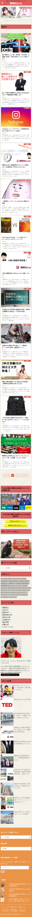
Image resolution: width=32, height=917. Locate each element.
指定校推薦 (3, 590)
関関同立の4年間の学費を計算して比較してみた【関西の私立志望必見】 (22, 729)
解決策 (17, 592)
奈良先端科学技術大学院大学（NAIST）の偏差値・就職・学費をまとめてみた (22, 715)
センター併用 (4, 583)
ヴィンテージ (4, 585)
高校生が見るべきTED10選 (22, 699)
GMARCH (15, 578)
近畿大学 (3, 594)
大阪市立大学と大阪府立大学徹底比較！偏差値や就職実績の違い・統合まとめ (22, 772)
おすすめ (24, 578)
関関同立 (11, 597)
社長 (28, 590)
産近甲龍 (24, 590)
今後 (20, 585)
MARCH (5, 610)
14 (24, 20)
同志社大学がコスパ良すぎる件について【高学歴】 (22, 813)
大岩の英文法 (14, 588)
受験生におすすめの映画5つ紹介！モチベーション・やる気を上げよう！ (22, 800)
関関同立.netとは (21, 906)
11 (19, 20)
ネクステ (18, 583)
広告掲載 (25, 588)
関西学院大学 (4, 597)
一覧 (10, 585)
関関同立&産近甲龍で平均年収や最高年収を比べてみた (22, 742)
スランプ (27, 581)
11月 (5, 578)
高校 (15, 597)
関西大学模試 (24, 594)
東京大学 (19, 590)
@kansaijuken (21, 661)
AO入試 (9, 578)
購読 (2, 871)
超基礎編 (25, 592)
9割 (2, 578)
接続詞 (9, 590)
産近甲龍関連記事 (14, 910)
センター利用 (12, 583)
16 (27, 20)
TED (19, 578)
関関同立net (16, 3)
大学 (9, 588)
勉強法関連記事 (22, 910)
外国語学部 (3, 588)
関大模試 (12, 594)
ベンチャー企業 (25, 583)
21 (24, 475)
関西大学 (18, 594)
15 (26, 20)
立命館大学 (3, 592)
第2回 (9, 592)
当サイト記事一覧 (4, 909)
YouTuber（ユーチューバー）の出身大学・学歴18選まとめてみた (22, 687)
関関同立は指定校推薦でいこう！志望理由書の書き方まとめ (22, 758)
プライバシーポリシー (22, 909)
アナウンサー (4, 581)
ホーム (2, 906)
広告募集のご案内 (13, 909)
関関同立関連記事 (5, 910)
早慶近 (13, 590)
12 (21, 20)
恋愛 (30, 588)
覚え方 (13, 592)
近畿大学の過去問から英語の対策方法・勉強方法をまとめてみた (22, 786)
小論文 (20, 588)
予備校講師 (14, 585)
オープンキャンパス (13, 581)
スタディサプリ (8, 627)
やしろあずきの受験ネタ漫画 (11, 906)
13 (23, 20)
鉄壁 (8, 594)
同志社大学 (24, 585)
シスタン (21, 581)
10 (18, 20)
